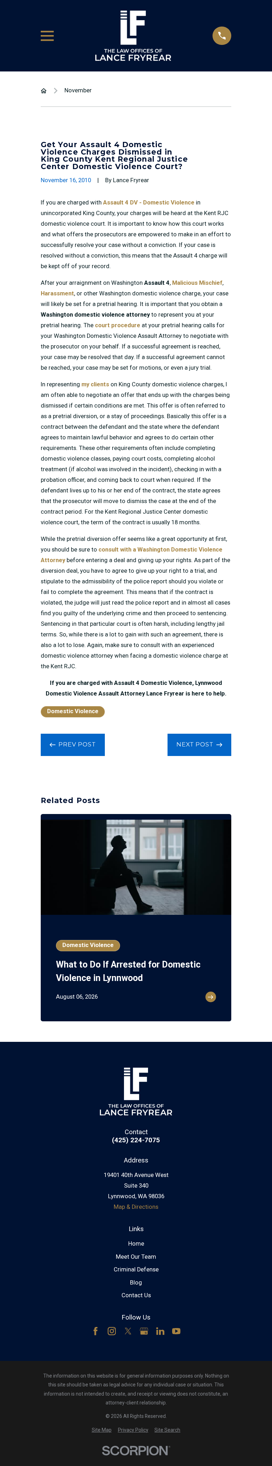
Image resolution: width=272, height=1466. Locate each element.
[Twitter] (128, 1331)
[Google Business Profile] (144, 1331)
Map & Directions (136, 1207)
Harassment (57, 293)
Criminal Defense (136, 1269)
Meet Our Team (136, 1256)
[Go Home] (44, 91)
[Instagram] (112, 1331)
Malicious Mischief (197, 282)
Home (136, 1243)
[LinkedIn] (160, 1331)
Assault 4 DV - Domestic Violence (148, 202)
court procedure (117, 325)
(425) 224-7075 (136, 1140)
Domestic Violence (72, 711)
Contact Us (136, 1295)
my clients (95, 384)
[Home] (133, 36)
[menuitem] (102, 1430)
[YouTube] (176, 1331)
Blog (136, 1282)
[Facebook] (95, 1331)
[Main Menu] (47, 35)
